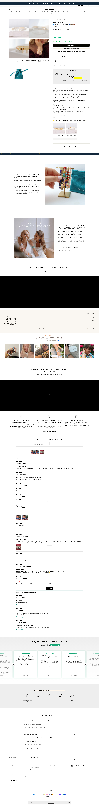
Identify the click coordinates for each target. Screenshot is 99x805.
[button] (56, 22)
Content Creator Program (35, 767)
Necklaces (45, 11)
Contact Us (11, 765)
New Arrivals (55, 11)
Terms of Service (51, 803)
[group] (12, 351)
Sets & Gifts (77, 11)
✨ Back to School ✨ (71, 142)
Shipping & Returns (12, 761)
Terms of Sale (53, 760)
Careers (31, 761)
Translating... (20, 617)
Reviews (31, 760)
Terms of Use (52, 763)
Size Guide (11, 767)
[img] (19, 461)
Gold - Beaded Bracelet (58, 135)
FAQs (10, 763)
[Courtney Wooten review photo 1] (19, 547)
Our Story (31, 763)
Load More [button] (49, 588)
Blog (30, 769)
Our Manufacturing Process (35, 765)
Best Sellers (36, 11)
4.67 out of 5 (42, 443)
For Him (85, 11)
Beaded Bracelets (17, 11)
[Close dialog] (96, 778)
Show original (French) (22, 605)
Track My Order (12, 760)
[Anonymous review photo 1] (19, 517)
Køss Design (49, 13)
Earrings (27, 11)
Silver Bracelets (66, 11)
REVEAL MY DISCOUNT (69, 797)
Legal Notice (52, 761)
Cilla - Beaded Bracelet (71, 135)
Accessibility (52, 765)
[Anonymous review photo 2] (25, 517)
